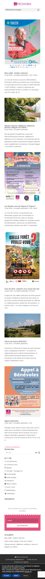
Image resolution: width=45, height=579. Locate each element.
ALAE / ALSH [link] (10, 487)
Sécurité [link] (32, 291)
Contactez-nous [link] (11, 465)
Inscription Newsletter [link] (15, 559)
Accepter (6, 575)
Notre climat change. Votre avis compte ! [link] (18, 541)
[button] (22, 9)
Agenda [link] (9, 468)
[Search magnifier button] (39, 452)
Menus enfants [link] (11, 484)
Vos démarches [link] (11, 461)
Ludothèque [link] (10, 493)
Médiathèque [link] (10, 490)
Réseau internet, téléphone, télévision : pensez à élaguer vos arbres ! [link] (19, 127)
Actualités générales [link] (21, 75)
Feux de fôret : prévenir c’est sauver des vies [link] (21, 289)
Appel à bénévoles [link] (11, 421)
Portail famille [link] (11, 474)
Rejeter (16, 575)
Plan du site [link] (32, 559)
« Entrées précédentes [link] (12, 447)
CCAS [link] (30, 75)
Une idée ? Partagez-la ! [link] (14, 471)
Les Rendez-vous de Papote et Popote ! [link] (20, 206)
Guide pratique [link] (11, 477)
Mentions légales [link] (22, 562)
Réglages (25, 575)
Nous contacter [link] (22, 557)
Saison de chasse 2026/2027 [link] (15, 341)
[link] (23, 4)
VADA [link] (35, 75)
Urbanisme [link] (10, 481)
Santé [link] (35, 208)
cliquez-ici (27, 572)
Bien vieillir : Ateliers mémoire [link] (16, 73)
